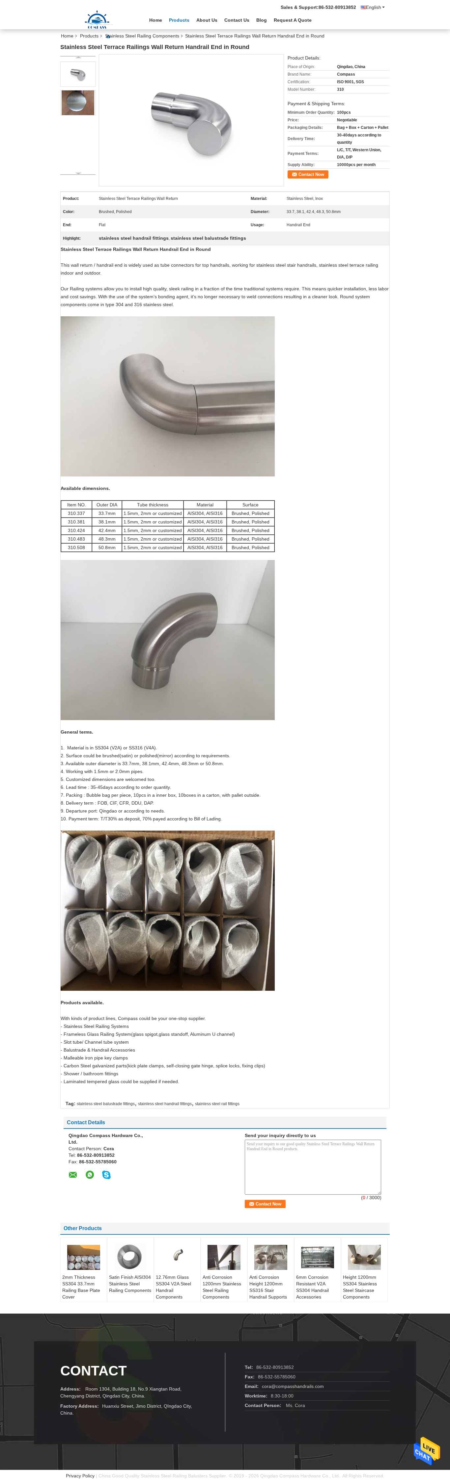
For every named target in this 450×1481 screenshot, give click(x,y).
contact (93, 1370)
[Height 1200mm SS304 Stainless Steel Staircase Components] (364, 1257)
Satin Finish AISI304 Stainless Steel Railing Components (130, 1284)
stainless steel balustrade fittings (106, 1104)
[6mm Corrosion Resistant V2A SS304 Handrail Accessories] (318, 1257)
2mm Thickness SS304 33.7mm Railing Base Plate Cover (81, 1287)
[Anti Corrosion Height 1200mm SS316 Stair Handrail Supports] (271, 1257)
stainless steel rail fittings (217, 1104)
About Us (206, 20)
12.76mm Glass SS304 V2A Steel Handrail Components (173, 1287)
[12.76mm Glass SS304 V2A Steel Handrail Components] (177, 1257)
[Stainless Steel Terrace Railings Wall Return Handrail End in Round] (78, 74)
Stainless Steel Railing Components (142, 36)
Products (179, 20)
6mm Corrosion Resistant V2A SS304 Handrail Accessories (312, 1287)
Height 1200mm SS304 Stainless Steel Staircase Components (360, 1287)
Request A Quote (293, 20)
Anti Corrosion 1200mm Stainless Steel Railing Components (222, 1287)
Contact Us (236, 20)
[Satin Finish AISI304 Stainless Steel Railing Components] (130, 1257)
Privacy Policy (80, 1475)
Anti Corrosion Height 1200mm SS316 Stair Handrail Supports (268, 1287)
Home (155, 20)
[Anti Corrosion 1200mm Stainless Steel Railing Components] (224, 1257)
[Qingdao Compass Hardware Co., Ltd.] (96, 19)
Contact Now (311, 174)
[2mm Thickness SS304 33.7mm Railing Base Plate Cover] (84, 1257)
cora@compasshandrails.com (293, 1386)
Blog (261, 20)
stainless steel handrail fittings (165, 1104)
